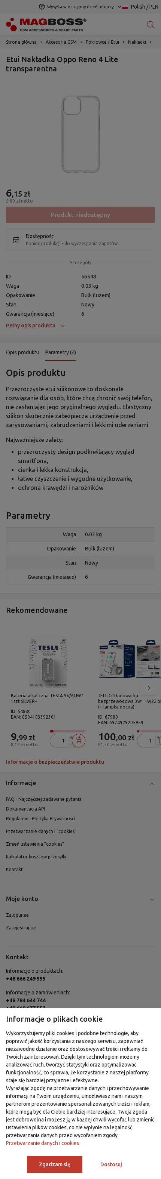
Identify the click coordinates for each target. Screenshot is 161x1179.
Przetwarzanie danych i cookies (42, 1143)
